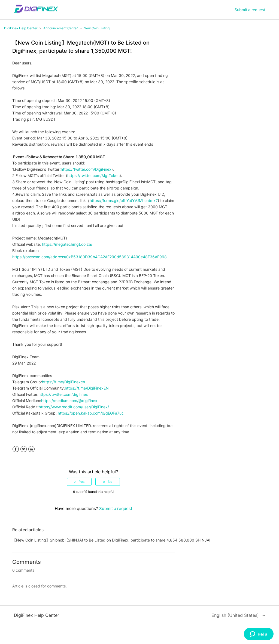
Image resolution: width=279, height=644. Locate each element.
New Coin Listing (97, 28)
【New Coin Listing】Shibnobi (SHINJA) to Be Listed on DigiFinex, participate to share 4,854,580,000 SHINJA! (111, 540)
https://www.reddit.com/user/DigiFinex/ (74, 407)
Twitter (23, 449)
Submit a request (250, 9)
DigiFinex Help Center (20, 28)
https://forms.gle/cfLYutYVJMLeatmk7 (124, 200)
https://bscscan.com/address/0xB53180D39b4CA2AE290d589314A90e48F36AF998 (89, 256)
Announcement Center (60, 28)
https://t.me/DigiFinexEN (87, 388)
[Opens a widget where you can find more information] (259, 634)
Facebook (15, 449)
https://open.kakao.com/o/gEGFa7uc (91, 413)
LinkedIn (31, 449)
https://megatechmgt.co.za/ (67, 244)
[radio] (79, 482)
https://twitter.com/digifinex (63, 394)
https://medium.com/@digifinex (69, 400)
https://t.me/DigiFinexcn (63, 381)
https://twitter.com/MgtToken (93, 175)
